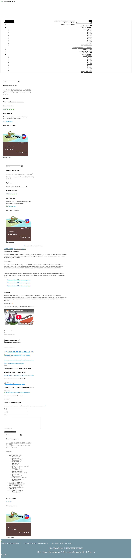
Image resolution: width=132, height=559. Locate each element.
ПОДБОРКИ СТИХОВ (68, 24)
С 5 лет (89, 35)
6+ (4, 332)
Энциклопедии (16, 479)
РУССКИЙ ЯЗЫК (69, 22)
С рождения (87, 29)
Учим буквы (15, 492)
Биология (15, 456)
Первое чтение (16, 471)
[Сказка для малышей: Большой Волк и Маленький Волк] (17, 355)
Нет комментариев (9, 334)
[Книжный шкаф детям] (8, 1)
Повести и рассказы (18, 472)
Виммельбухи (16, 458)
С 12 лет (89, 43)
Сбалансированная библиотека (35, 543)
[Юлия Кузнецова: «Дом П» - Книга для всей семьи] (14, 363)
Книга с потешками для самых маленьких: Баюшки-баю (19, 387)
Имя (5, 409)
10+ (22, 92)
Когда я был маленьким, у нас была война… (15, 378)
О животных (16, 469)
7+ (10, 92)
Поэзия (14, 474)
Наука (14, 464)
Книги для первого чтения (10, 543)
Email (5, 412)
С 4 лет (89, 34)
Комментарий (8, 428)
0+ (7, 174)
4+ (19, 90)
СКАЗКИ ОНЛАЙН (86, 26)
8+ (15, 92)
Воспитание (15, 460)
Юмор (14, 480)
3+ (14, 90)
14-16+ (5, 94)
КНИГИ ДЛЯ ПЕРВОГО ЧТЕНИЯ (64, 21)
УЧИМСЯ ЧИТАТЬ (15, 490)
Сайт (5, 415)
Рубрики (5, 101)
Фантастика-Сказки (20, 249)
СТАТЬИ (11, 488)
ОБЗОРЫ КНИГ (8, 249)
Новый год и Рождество (19, 466)
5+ (26, 90)
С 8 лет (89, 40)
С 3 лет (89, 32)
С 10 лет (89, 42)
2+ (8, 90)
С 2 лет (89, 30)
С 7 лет (89, 38)
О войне (14, 468)
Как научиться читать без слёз (61, 543)
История (14, 463)
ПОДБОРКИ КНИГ (86, 45)
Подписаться (8, 121)
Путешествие (16, 476)
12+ (28, 92)
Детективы (15, 461)
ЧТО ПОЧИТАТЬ (87, 27)
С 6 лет (89, 37)
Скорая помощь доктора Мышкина (13, 395)
